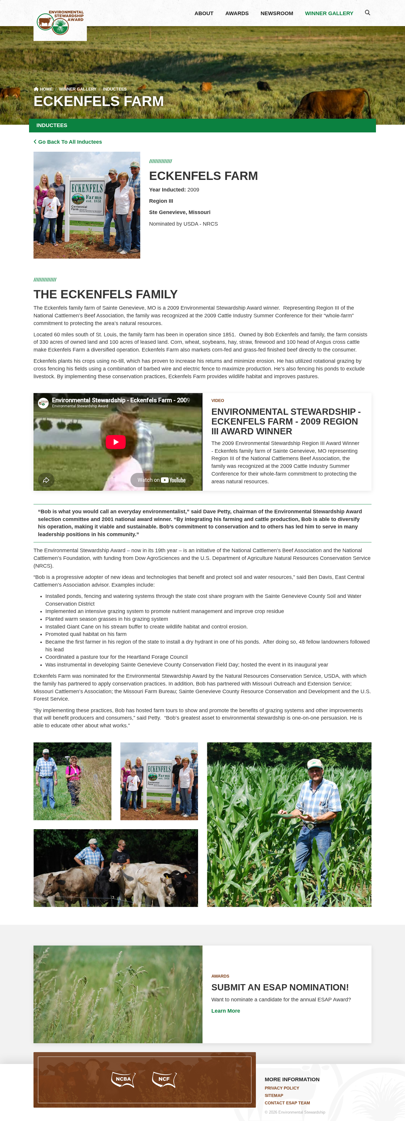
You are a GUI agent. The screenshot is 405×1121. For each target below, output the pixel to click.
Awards (237, 13)
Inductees (115, 89)
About (203, 13)
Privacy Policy (282, 1088)
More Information (292, 1079)
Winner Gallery (329, 13)
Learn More (225, 1011)
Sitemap (274, 1095)
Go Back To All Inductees (69, 142)
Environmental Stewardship (60, 23)
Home (45, 89)
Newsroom (277, 13)
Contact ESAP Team (287, 1103)
